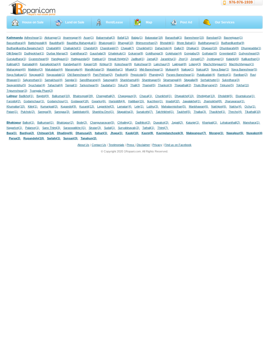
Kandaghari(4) (72, 64)
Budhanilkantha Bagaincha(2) (25, 48)
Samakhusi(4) (54, 79)
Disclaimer (143, 144)
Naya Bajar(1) (220, 69)
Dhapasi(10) (209, 48)
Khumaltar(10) (16, 106)
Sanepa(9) (45, 111)
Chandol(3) (91, 48)
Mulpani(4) (172, 69)
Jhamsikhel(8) (213, 101)
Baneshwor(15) (194, 37)
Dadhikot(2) (143, 122)
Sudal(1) (110, 127)
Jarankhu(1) (168, 58)
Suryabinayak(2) (129, 127)
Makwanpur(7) (196, 133)
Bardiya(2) (27, 133)
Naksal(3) (202, 69)
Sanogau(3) (62, 111)
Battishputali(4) (37, 42)
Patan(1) (12, 111)
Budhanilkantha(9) (232, 42)
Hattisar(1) (99, 58)
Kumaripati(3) (49, 106)
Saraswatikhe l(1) (74, 127)
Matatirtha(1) (115, 69)
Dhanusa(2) (84, 133)
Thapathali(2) (182, 85)
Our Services (225, 22)
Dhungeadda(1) (251, 48)
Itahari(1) (101, 133)
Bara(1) (12, 133)
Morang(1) (216, 133)
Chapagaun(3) (127, 96)
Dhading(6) (65, 133)
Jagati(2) (178, 122)
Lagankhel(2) (106, 106)
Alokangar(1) (52, 37)
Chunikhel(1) (144, 48)
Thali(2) (135, 85)
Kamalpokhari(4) (50, 64)
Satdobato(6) (81, 111)
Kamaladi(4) (30, 64)
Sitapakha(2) (125, 111)
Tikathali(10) (253, 111)
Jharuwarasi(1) (235, 101)
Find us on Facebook (178, 144)
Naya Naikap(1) (17, 74)
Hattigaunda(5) (80, 58)
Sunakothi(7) (144, 111)
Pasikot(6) (121, 74)
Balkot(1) (29, 122)
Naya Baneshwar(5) (244, 69)
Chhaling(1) (125, 122)
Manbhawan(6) (199, 106)
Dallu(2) (179, 48)
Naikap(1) (187, 69)
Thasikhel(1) (217, 111)
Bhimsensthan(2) (147, 42)
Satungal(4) (110, 79)
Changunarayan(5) (102, 122)
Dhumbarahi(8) (229, 48)
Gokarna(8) (135, 53)
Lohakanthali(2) (230, 122)
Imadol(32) (173, 101)
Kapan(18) (90, 64)
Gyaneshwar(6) (39, 58)
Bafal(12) (123, 37)
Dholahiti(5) (225, 96)
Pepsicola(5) (139, 74)
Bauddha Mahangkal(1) (81, 42)
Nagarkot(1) (15, 127)
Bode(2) (82, 122)
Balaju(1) (137, 37)
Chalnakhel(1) (72, 48)
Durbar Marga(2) (57, 53)
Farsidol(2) (14, 101)
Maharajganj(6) (16, 69)
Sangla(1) (71, 79)
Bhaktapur (14, 122)
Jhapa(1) (116, 133)
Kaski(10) (132, 133)
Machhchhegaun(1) (241, 64)
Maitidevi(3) (35, 69)
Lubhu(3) (153, 106)
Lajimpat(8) (179, 64)
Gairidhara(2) (78, 53)
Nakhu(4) (235, 106)
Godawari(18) (80, 101)
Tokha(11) (242, 85)
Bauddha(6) (56, 42)
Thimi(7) (163, 127)
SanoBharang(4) (90, 79)
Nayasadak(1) (55, 74)
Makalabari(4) (54, 69)
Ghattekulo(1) (117, 53)
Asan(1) (89, 37)
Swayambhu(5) (16, 85)
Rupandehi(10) (34, 138)
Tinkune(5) (227, 85)
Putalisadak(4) (206, 74)
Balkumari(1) (45, 122)
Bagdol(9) (43, 96)
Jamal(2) (152, 58)
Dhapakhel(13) (184, 96)
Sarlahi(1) (54, 138)
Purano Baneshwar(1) (180, 74)
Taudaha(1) (108, 85)
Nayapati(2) (36, 74)
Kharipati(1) (210, 122)
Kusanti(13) (87, 106)
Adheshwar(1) (33, 37)
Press (131, 144)
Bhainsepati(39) (83, 96)
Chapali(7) (127, 48)
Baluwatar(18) (154, 37)
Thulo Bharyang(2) (206, 85)
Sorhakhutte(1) (210, 79)
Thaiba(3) (200, 111)
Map (149, 22)
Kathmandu (15, 37)
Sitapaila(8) (191, 79)
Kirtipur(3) (106, 64)
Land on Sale (74, 22)
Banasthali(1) (173, 37)
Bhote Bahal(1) (186, 42)
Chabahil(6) (53, 48)
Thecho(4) (235, 111)
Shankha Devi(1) (103, 111)
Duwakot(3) (161, 122)
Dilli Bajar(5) (14, 53)
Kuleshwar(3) (142, 64)
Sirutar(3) (95, 127)
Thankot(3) (165, 85)
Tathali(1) (148, 127)
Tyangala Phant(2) (41, 90)
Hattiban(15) (136, 101)
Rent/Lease (114, 22)
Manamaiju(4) (73, 69)
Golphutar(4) (173, 53)
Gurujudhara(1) (16, 58)
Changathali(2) (106, 96)
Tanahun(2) (89, 138)
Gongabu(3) (192, 53)
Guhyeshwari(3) (249, 53)
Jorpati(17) (197, 58)
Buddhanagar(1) (208, 42)
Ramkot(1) (224, 74)
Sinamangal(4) (172, 79)
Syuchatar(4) (36, 85)
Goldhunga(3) (154, 53)
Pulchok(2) (28, 111)
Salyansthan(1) (32, 79)
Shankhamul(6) (129, 79)
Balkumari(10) (61, 96)
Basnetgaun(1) (233, 37)
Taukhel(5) (184, 111)
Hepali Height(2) (118, 58)
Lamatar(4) (124, 106)
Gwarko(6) (99, 101)
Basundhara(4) (16, 42)
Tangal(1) (71, 85)
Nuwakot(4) (254, 133)
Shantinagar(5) (151, 79)
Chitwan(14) (46, 133)
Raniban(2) (241, 74)
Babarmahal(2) (105, 37)
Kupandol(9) (69, 106)
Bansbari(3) (213, 37)
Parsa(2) (15, 138)
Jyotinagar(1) (215, 58)
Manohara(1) (251, 122)
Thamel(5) (149, 85)
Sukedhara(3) (231, 79)
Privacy (157, 144)
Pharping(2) (156, 74)
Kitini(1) (33, 106)
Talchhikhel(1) (165, 111)
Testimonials (116, 144)
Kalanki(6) (232, 58)
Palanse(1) (32, 127)
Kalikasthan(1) (250, 58)
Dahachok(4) (163, 48)
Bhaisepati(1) (107, 42)
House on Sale (33, 22)
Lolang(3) (195, 64)
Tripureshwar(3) (17, 90)
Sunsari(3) (70, 138)
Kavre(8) (148, 133)
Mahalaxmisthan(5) (174, 106)
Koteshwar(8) (123, 64)
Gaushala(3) (98, 53)
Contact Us (99, 144)
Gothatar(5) (209, 53)
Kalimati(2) (13, 64)
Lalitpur (12, 96)
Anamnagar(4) (72, 37)
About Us (83, 144)
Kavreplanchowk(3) (170, 133)
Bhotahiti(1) (167, 42)
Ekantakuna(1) (245, 96)
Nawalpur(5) (235, 133)
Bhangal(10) (125, 42)
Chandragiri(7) (109, 48)
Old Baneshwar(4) (79, 74)
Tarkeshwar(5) (89, 85)
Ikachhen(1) (155, 101)
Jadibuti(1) (137, 58)
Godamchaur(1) (34, 101)
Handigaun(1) (60, 58)
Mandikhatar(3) (94, 69)
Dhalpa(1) (193, 48)
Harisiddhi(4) (117, 101)
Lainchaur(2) (162, 64)
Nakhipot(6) (219, 106)
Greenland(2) (227, 53)
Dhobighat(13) (206, 96)
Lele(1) (139, 106)
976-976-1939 (241, 2)
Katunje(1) (193, 122)
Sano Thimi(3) (51, 127)
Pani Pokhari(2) (103, 74)
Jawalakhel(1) (192, 101)
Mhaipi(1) (131, 69)
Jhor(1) (183, 58)
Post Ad (186, 22)
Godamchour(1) (58, 101)
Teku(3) (123, 85)
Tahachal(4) (55, 85)
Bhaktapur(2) (65, 122)
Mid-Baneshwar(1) (151, 69)
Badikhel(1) (26, 96)
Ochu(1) (250, 106)
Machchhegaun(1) (215, 64)
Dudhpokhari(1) (34, 53)
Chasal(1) (146, 96)
